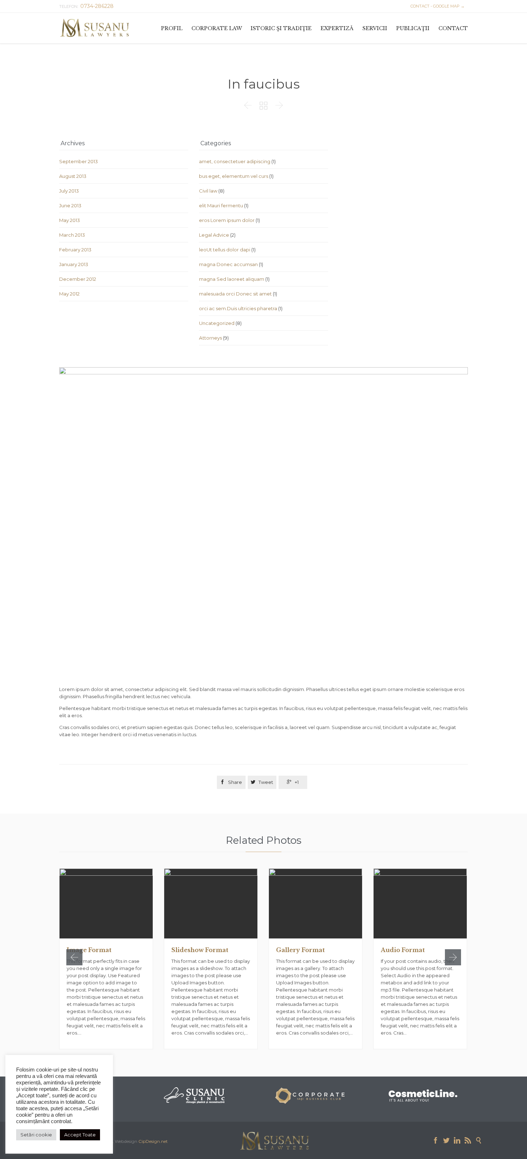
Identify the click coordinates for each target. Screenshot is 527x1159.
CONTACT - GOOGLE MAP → (436, 6)
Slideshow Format (199, 950)
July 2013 (69, 191)
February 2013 (75, 249)
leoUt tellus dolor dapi (224, 249)
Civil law (208, 191)
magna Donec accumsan (228, 264)
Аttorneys (210, 338)
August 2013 (72, 176)
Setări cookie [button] (36, 1134)
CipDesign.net (153, 1141)
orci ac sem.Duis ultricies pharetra (238, 308)
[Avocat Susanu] (95, 28)
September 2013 (78, 161)
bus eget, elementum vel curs (233, 176)
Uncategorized (216, 323)
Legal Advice (214, 235)
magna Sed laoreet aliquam (231, 279)
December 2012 (77, 279)
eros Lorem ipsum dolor (227, 220)
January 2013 (73, 264)
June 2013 (70, 205)
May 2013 (69, 220)
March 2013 (72, 235)
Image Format (89, 950)
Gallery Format (300, 950)
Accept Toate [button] (80, 1134)
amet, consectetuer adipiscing (234, 161)
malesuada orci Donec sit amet (235, 294)
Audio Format (403, 950)
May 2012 (69, 294)
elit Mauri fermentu (221, 205)
